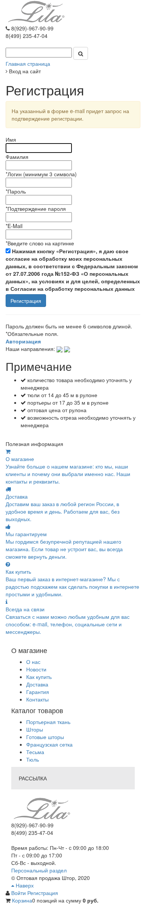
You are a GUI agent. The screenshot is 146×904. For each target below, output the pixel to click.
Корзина (22, 900)
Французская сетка (49, 744)
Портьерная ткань (48, 722)
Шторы (34, 729)
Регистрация (42, 892)
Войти (19, 892)
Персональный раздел (39, 870)
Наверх (24, 885)
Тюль (32, 759)
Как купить (39, 676)
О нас (33, 661)
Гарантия (37, 691)
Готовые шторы (45, 737)
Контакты (37, 699)
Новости (36, 669)
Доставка (37, 684)
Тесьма (35, 752)
